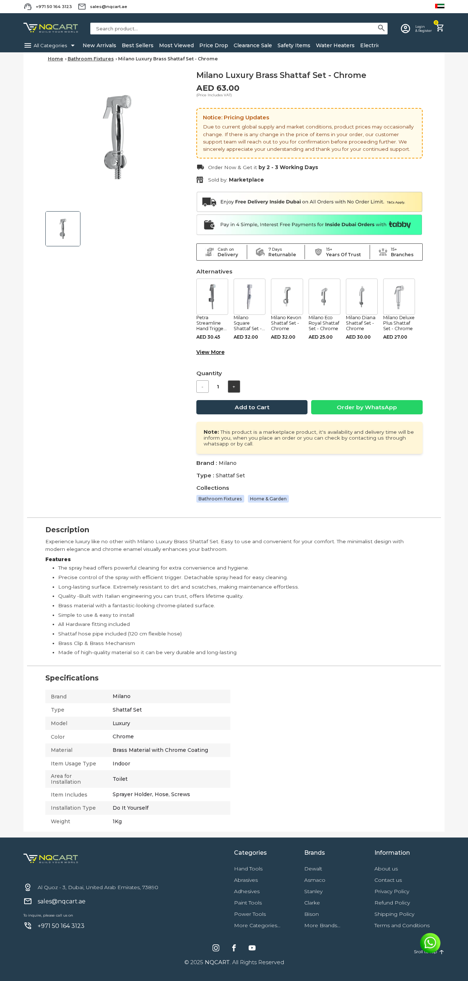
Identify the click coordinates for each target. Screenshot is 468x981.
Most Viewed (176, 45)
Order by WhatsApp (367, 407)
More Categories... (257, 925)
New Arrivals (99, 45)
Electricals (374, 45)
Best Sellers (138, 45)
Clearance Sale (253, 45)
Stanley (313, 891)
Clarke (312, 902)
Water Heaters (335, 45)
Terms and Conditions (402, 925)
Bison (311, 914)
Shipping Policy (394, 914)
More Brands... (322, 925)
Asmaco (314, 880)
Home (55, 58)
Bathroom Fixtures (91, 58)
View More (210, 352)
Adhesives (247, 891)
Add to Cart (252, 407)
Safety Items (294, 45)
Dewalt (313, 868)
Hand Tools (248, 868)
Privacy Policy (391, 891)
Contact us (388, 880)
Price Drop (213, 45)
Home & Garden (268, 498)
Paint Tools (248, 902)
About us (386, 868)
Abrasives (246, 880)
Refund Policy (392, 902)
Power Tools (250, 914)
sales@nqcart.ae (108, 6)
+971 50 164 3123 (54, 6)
